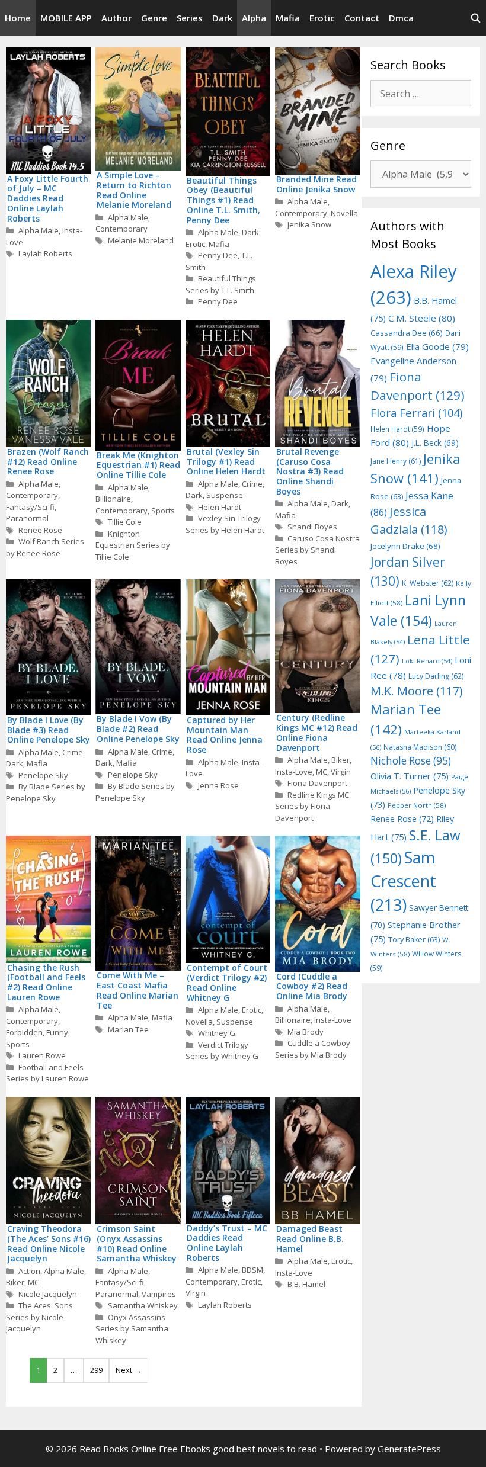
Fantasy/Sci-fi (30, 507)
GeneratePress (409, 1449)
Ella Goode (437, 346)
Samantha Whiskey (143, 1305)
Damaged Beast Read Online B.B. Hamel (310, 1238)
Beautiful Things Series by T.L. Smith (221, 284)
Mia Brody (305, 1031)
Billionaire (113, 498)
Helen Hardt (219, 507)
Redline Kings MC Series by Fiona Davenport (312, 806)
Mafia (288, 18)
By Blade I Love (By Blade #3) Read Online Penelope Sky (48, 730)
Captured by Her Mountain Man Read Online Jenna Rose (225, 734)
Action (29, 1271)
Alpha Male (38, 230)
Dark (222, 18)
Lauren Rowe (42, 1055)
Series (190, 18)
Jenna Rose (218, 785)
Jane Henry (395, 461)
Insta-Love (293, 771)
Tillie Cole (125, 521)
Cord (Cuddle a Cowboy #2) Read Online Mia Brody (311, 986)
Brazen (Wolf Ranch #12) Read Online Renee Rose (48, 461)
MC (321, 771)
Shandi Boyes (312, 526)
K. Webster (427, 583)
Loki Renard (427, 661)
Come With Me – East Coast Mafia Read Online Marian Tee (137, 990)
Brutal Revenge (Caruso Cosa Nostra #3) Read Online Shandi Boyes (310, 471)
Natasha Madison (419, 747)
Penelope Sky (43, 775)
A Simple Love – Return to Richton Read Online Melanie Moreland (134, 189)
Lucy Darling (435, 676)
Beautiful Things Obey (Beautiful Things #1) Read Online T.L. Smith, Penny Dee (223, 200)
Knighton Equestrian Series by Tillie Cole (132, 545)
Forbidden (24, 1032)
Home (18, 18)
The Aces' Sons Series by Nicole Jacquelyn (39, 1317)
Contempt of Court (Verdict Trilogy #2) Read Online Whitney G (227, 982)
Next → (129, 1370)
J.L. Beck (435, 442)
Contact (361, 18)
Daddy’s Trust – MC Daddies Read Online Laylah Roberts (227, 1242)
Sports (163, 510)
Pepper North (417, 805)
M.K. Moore (416, 691)
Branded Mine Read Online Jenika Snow (316, 184)
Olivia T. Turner (409, 776)
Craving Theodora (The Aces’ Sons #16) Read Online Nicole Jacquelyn (49, 1243)
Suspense (224, 495)
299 (96, 1370)
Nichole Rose (410, 761)
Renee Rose (40, 530)
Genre (154, 18)
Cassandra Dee (406, 333)
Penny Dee (218, 255)
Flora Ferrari (416, 412)
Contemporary (121, 228)
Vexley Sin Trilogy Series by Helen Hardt (225, 524)
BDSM (252, 1269)
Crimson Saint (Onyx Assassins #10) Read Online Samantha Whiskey (137, 1243)
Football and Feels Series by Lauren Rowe (47, 1073)
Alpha (254, 18)
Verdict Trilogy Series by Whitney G (222, 1050)
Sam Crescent (403, 881)
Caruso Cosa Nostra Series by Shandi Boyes (317, 550)
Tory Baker (414, 940)
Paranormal (27, 518)
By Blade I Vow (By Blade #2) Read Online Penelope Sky (138, 728)
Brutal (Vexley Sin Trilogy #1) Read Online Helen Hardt (226, 461)
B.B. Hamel (306, 1284)
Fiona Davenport (317, 783)
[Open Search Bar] (475, 18)
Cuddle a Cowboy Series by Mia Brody (312, 1049)
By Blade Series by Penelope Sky (45, 792)
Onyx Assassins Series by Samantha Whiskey (131, 1329)
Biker (340, 760)
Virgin (341, 771)
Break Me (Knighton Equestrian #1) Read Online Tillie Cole (138, 465)
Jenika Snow (309, 224)
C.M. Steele (421, 318)
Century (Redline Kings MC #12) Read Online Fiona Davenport (316, 732)
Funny (57, 1032)
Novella (344, 213)
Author (116, 18)
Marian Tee (128, 1029)
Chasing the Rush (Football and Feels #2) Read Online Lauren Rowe (46, 982)
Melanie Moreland (141, 240)
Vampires (159, 1294)
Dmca (401, 18)
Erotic (322, 18)
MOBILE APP (66, 18)
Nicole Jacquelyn (47, 1294)
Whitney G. (217, 1033)
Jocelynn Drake (405, 546)
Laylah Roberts (45, 253)
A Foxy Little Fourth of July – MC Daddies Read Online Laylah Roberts (47, 198)
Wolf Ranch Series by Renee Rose (45, 547)
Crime (252, 484)
